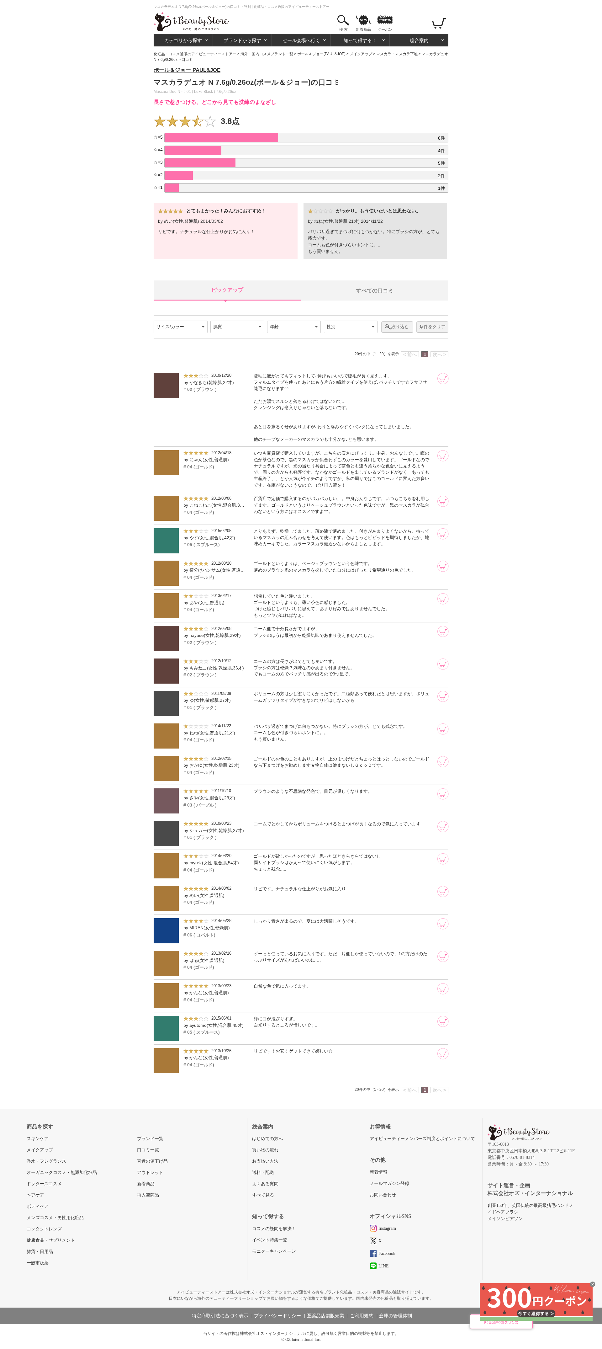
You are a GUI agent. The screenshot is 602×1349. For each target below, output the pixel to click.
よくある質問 (265, 1183)
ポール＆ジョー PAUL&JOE (187, 70)
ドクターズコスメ (44, 1183)
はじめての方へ (267, 1138)
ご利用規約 (361, 1315)
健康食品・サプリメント (51, 1240)
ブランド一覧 (150, 1138)
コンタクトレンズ (44, 1229)
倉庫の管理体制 (395, 1315)
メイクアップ (361, 54)
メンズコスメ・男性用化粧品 (55, 1217)
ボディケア (38, 1206)
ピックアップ (227, 290)
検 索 (343, 29)
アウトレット (150, 1172)
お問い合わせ (383, 1194)
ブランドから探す (242, 40)
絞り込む (400, 326)
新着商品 (363, 29)
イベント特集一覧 (269, 1240)
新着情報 (378, 1172)
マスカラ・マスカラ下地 (397, 54)
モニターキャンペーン (274, 1251)
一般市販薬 (38, 1263)
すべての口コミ (374, 291)
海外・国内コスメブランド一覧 (266, 54)
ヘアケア (35, 1195)
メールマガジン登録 (389, 1183)
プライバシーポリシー (277, 1315)
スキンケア (38, 1138)
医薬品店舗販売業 (325, 1315)
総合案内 (419, 40)
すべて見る (263, 1195)
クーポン (385, 29)
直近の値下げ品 (152, 1161)
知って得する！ (360, 40)
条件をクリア (432, 326)
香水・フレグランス (46, 1161)
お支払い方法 (265, 1161)
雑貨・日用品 (40, 1251)
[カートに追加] (443, 378)
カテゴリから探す (183, 40)
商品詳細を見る (501, 1321)
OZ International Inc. (303, 1339)
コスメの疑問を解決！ (274, 1228)
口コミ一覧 (148, 1150)
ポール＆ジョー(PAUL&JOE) (321, 54)
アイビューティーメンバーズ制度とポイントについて (422, 1138)
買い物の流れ (265, 1150)
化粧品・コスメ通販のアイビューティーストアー (195, 54)
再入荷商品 (148, 1195)
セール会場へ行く (301, 40)
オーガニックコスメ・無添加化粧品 (62, 1172)
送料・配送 (263, 1172)
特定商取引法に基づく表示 (220, 1315)
